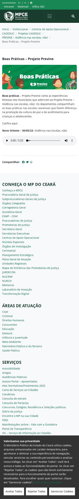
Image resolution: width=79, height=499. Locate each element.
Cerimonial (9, 250)
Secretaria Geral (12, 229)
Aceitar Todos (14, 491)
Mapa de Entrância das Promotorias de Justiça (30, 268)
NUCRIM (7, 276)
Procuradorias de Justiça (17, 220)
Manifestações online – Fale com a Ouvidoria (29, 424)
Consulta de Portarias (15, 403)
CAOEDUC (8, 33)
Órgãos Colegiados (13, 203)
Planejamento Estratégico (17, 255)
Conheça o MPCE (12, 190)
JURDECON (8, 272)
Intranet (9, 6)
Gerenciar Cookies (62, 491)
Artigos (6, 372)
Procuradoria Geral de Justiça (20, 194)
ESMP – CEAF (10, 216)
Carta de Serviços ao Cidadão (20, 390)
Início (5, 29)
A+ (19, 2)
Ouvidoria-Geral (12, 212)
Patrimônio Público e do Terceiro (22, 346)
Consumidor (9, 324)
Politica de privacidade (48, 482)
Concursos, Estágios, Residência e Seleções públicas (34, 407)
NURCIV (7, 281)
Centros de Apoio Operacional (50, 29)
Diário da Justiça (12, 411)
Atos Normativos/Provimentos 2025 (23, 385)
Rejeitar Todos (36, 491)
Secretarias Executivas (16, 233)
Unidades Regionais (14, 263)
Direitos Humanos (13, 320)
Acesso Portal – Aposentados (19, 381)
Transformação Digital (15, 293)
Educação (8, 329)
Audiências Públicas (14, 377)
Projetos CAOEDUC (29, 33)
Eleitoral (7, 333)
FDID (5, 420)
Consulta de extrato (14, 398)
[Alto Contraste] (31, 2)
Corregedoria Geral (14, 207)
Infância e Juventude (15, 337)
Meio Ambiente (11, 342)
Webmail (23, 6)
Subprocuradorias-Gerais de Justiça (24, 199)
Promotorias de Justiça (16, 225)
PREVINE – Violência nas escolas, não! (25, 37)
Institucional (20, 29)
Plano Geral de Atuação (16, 259)
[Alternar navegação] (49, 16)
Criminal (7, 316)
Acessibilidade (11, 368)
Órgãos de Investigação (16, 246)
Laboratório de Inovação (17, 289)
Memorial (8, 285)
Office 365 (38, 6)
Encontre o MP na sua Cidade (20, 416)
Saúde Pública (11, 350)
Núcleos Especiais (13, 242)
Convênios (8, 394)
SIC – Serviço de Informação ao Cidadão (26, 433)
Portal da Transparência (17, 428)
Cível (5, 312)
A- (25, 2)
